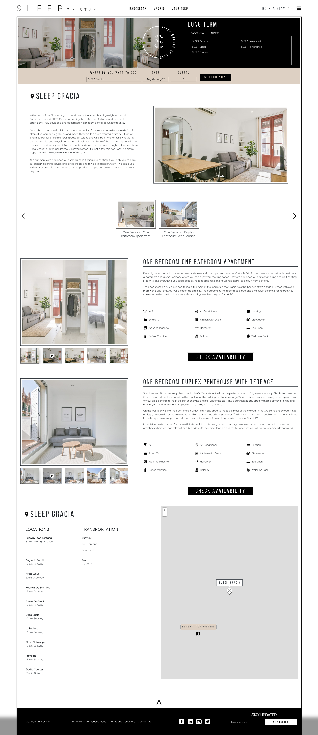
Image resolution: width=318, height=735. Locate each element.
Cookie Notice (99, 721)
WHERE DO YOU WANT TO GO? (113, 73)
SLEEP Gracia (200, 41)
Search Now (215, 77)
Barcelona (138, 8)
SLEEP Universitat (251, 41)
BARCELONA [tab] (198, 33)
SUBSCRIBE (281, 722)
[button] (218, 175)
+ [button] (165, 509)
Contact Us (144, 721)
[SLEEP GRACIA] (231, 594)
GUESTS (183, 73)
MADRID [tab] (214, 33)
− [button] (165, 514)
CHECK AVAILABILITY (220, 358)
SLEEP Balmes (200, 52)
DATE (156, 73)
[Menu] (298, 8)
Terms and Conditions (122, 721)
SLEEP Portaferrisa (251, 46)
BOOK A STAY (273, 9)
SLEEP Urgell (199, 46)
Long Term (180, 8)
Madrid (159, 8)
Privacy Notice (80, 721)
